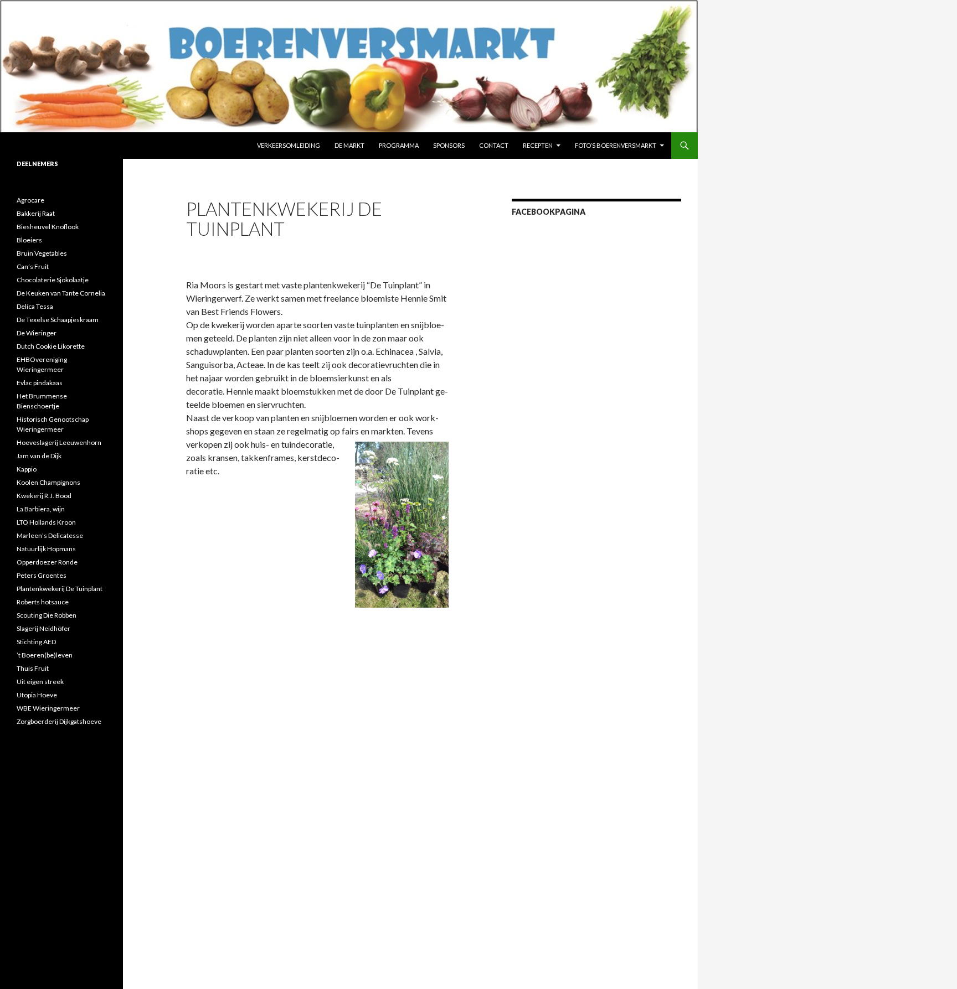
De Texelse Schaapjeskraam (58, 319)
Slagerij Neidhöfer (43, 628)
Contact (493, 145)
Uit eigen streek (40, 681)
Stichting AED (36, 642)
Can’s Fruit (33, 266)
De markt (349, 145)
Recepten (538, 145)
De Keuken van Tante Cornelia (61, 293)
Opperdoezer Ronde (47, 562)
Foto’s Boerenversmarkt (615, 145)
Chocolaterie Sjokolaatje (53, 280)
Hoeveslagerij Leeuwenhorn (59, 442)
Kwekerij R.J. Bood (44, 495)
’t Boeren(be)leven (45, 655)
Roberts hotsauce (43, 602)
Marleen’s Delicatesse (50, 535)
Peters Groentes (41, 575)
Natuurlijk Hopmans (46, 549)
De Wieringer (36, 333)
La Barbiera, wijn (41, 509)
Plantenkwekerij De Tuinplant (59, 588)
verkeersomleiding (288, 145)
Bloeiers (29, 240)
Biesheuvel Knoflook (48, 226)
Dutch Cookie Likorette (51, 346)
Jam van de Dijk (39, 456)
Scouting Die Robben (46, 615)
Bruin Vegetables (42, 253)
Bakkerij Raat (36, 213)
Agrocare (30, 200)
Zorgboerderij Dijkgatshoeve (59, 721)
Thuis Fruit (33, 668)
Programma (399, 145)
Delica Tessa (35, 306)
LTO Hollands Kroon (46, 522)
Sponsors (449, 145)
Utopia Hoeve (37, 695)
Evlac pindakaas (40, 383)
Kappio (27, 469)
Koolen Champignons (48, 482)
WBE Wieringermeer (48, 708)
